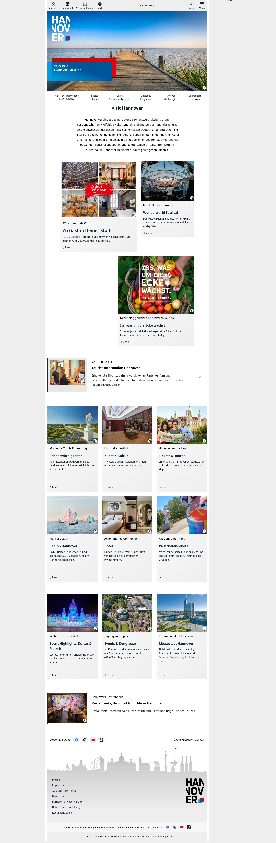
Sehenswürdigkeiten (147, 119)
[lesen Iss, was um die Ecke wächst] (156, 301)
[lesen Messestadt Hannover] (182, 636)
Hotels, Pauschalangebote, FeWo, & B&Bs (66, 97)
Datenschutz (59, 796)
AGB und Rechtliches (64, 790)
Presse (56, 779)
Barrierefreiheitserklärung (67, 801)
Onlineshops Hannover (195, 97)
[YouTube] (93, 740)
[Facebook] (76, 740)
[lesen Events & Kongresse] (127, 636)
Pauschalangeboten (108, 145)
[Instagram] (85, 740)
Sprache (100, 7)
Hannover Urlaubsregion (170, 97)
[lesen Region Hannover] (72, 539)
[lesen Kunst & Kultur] (127, 449)
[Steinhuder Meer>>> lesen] (127, 51)
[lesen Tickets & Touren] (182, 449)
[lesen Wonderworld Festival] (167, 199)
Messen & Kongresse (145, 97)
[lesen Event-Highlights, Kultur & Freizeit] (72, 636)
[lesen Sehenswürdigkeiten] (72, 449)
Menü (202, 8)
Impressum (58, 785)
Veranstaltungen (84, 7)
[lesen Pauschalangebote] (182, 539)
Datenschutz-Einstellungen (67, 807)
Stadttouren (164, 140)
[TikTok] (101, 740)
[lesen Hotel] (127, 539)
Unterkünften (155, 145)
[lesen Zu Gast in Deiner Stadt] (99, 206)
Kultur (119, 125)
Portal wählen (147, 5)
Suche (191, 8)
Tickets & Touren (95, 97)
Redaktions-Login (62, 812)
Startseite (54, 7)
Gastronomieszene (162, 125)
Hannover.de (67, 7)
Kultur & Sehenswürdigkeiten (119, 97)
